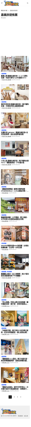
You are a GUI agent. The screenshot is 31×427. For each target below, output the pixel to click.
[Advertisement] (15, 37)
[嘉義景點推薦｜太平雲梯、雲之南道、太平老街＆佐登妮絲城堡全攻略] (15, 205)
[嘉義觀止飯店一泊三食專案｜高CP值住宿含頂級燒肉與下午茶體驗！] (15, 262)
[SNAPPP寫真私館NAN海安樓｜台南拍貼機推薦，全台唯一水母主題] (15, 233)
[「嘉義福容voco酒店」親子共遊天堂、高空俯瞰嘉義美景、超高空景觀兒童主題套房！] (15, 347)
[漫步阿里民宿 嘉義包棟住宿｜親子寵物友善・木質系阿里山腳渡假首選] (15, 92)
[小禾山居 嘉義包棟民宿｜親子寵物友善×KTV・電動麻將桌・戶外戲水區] (15, 149)
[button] (2, 3)
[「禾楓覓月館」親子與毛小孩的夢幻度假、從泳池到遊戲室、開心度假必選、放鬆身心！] (15, 318)
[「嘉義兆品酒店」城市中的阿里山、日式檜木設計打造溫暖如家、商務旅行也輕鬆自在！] (15, 375)
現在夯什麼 (4, 10)
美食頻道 (4, 243)
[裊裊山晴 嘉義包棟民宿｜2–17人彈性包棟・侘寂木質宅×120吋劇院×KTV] (15, 64)
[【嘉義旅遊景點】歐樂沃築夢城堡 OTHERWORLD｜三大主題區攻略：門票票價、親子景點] (15, 177)
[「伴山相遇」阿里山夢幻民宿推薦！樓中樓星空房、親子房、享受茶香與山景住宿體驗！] (15, 290)
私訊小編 (26, 415)
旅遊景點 (4, 73)
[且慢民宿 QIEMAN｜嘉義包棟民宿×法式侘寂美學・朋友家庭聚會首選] (15, 120)
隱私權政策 (20, 415)
